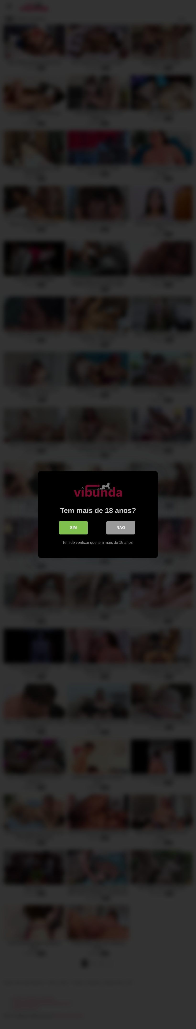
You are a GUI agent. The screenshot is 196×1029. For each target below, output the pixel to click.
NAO (120, 528)
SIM (73, 528)
